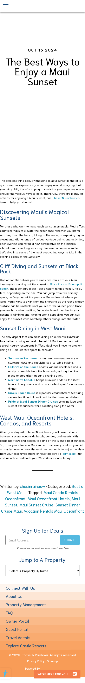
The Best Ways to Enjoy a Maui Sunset (43, 71)
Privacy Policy (36, 661)
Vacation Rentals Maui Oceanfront (54, 510)
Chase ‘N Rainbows (64, 198)
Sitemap (52, 661)
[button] (5, 673)
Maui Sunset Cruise (36, 504)
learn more (69, 453)
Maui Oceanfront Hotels (49, 498)
